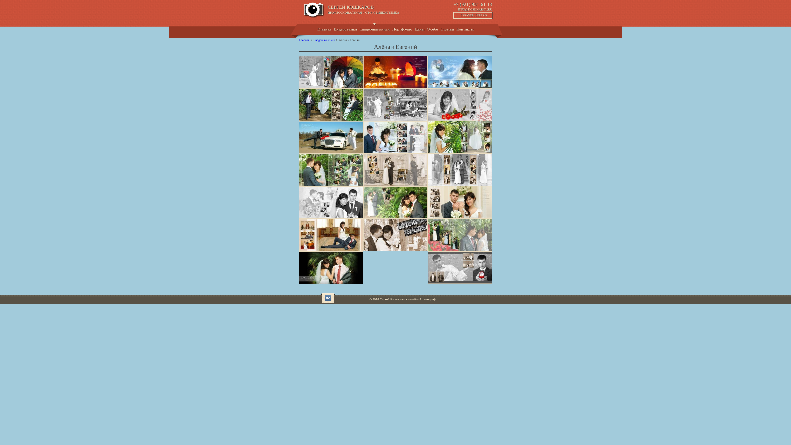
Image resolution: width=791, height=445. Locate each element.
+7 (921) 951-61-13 (472, 4)
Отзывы (447, 28)
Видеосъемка (345, 28)
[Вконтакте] (327, 298)
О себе (432, 28)
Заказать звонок (474, 15)
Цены (419, 28)
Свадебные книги (374, 28)
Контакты (465, 28)
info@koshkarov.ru (475, 9)
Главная (324, 28)
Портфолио (402, 28)
